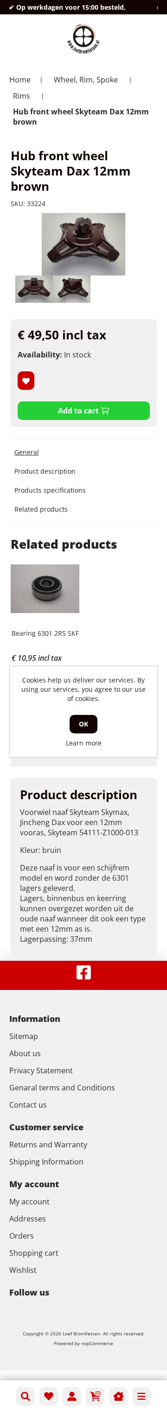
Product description (45, 471)
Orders (21, 1236)
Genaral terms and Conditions (62, 1088)
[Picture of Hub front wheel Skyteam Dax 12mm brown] (34, 289)
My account (29, 1201)
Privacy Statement (41, 1070)
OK (83, 724)
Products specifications (50, 490)
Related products (41, 509)
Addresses (27, 1219)
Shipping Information (46, 1162)
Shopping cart (33, 1253)
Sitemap (23, 1036)
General (26, 452)
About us (25, 1053)
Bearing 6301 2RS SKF (45, 633)
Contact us (28, 1105)
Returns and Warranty (48, 1145)
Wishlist (23, 1270)
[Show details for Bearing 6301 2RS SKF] (45, 588)
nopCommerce (97, 1343)
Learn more (84, 743)
